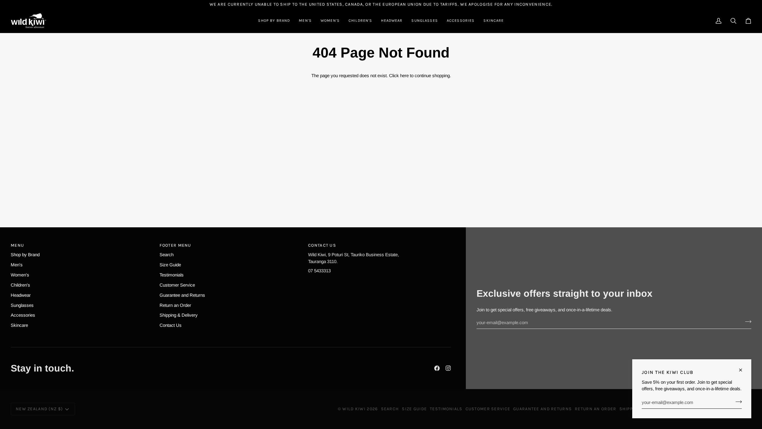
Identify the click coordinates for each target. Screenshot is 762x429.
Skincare (19, 325)
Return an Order (175, 305)
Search (167, 254)
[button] (274, 21)
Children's (20, 284)
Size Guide (170, 264)
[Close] (743, 370)
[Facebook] (437, 368)
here (404, 75)
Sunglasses (22, 305)
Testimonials (172, 274)
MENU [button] (17, 245)
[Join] (737, 401)
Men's (17, 264)
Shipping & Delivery (179, 315)
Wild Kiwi (354, 408)
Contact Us (171, 325)
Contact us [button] (322, 245)
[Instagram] (448, 368)
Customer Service (177, 284)
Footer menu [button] (175, 245)
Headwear (21, 295)
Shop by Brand (25, 254)
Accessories (23, 315)
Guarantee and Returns (182, 295)
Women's (20, 274)
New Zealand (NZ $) (39, 408)
